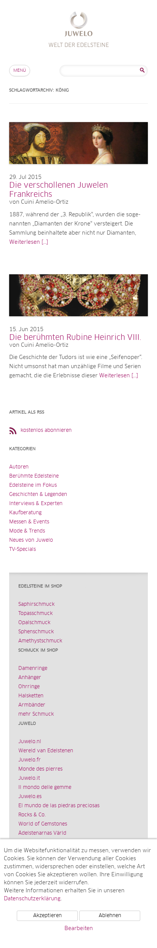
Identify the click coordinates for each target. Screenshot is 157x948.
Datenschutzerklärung (32, 898)
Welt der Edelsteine (79, 25)
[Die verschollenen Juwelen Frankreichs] (78, 171)
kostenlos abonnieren (46, 430)
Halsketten (30, 696)
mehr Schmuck (36, 714)
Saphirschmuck (36, 604)
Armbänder (31, 705)
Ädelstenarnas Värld (42, 833)
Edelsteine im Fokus (33, 485)
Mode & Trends (27, 531)
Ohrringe (29, 686)
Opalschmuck (34, 622)
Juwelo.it (29, 778)
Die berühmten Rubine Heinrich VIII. (75, 337)
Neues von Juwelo (31, 540)
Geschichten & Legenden (38, 494)
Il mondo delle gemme (44, 787)
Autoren (19, 467)
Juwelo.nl (29, 741)
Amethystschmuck (40, 641)
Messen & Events (29, 522)
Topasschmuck (35, 613)
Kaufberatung (25, 512)
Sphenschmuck (36, 631)
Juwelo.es (30, 796)
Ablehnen (110, 915)
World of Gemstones (42, 824)
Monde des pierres (40, 769)
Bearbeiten (78, 928)
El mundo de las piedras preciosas (58, 805)
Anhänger (29, 677)
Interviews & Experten (35, 503)
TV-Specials (22, 549)
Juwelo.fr (29, 760)
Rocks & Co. (32, 815)
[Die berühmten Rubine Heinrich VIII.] (78, 324)
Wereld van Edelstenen (45, 750)
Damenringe (32, 668)
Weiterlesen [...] (28, 242)
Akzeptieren (47, 915)
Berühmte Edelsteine (34, 476)
